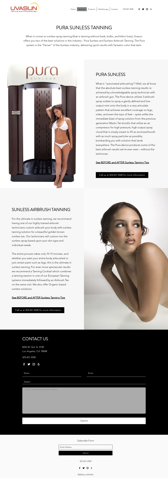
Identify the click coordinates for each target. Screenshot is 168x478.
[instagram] (147, 9)
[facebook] (139, 9)
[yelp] (151, 9)
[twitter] (143, 9)
